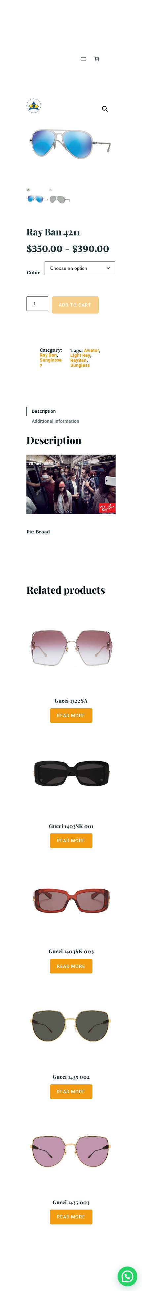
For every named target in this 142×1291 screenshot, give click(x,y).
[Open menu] (84, 59)
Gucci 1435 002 (71, 1076)
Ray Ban (48, 355)
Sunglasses (51, 362)
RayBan (78, 360)
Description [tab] (44, 411)
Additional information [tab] (55, 421)
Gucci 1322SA (71, 700)
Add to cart (75, 305)
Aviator (91, 350)
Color (33, 273)
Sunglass (80, 365)
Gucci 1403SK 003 (71, 951)
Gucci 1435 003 (71, 1202)
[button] (105, 109)
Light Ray (80, 355)
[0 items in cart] (97, 59)
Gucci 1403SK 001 (71, 825)
